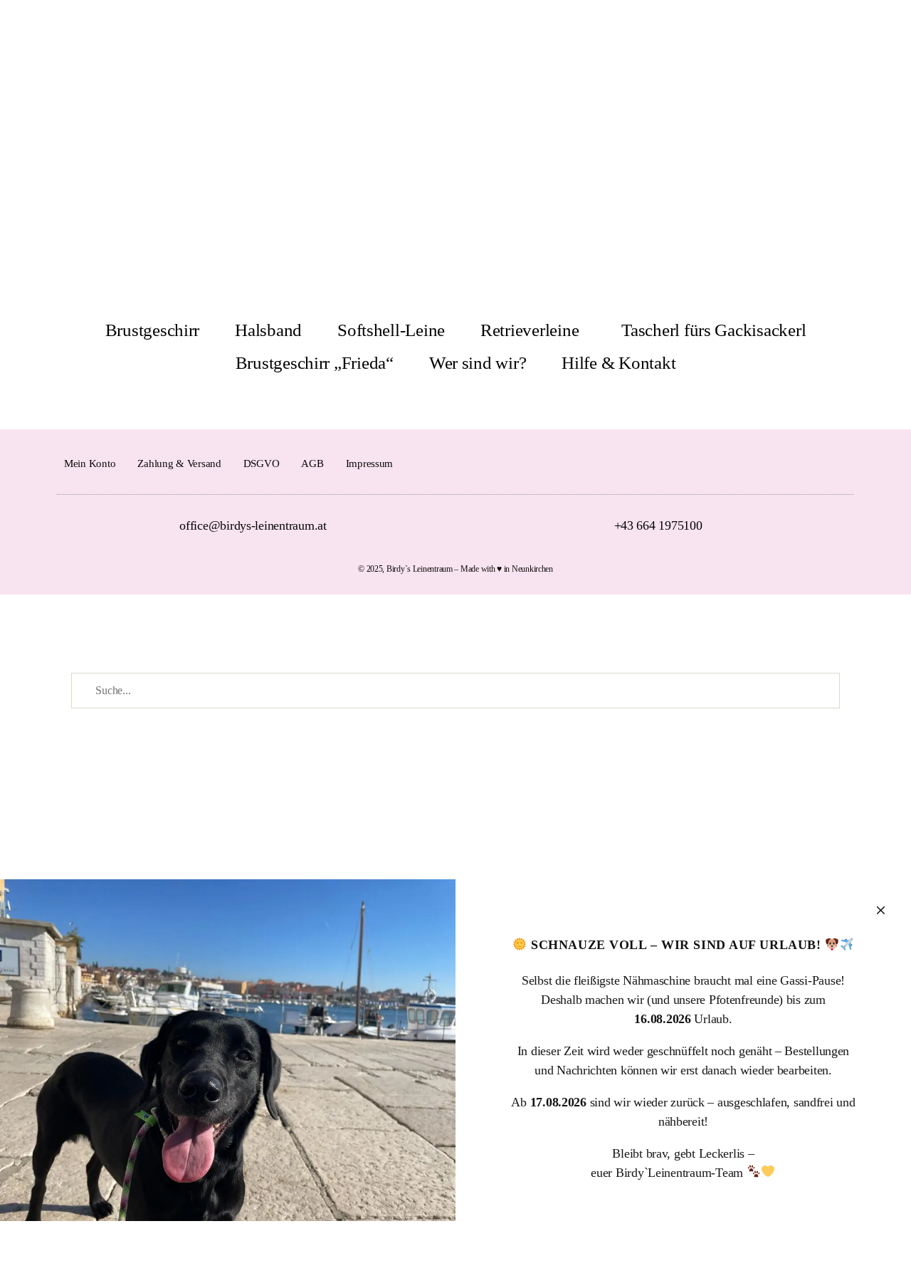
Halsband (268, 330)
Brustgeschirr (152, 330)
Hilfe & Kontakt (618, 362)
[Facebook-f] (816, 463)
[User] (826, 34)
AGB (312, 463)
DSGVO (261, 463)
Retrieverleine (529, 330)
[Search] (889, 34)
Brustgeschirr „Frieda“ (315, 362)
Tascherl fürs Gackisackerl (713, 330)
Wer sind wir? (478, 362)
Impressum (370, 463)
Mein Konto (89, 463)
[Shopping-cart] (857, 34)
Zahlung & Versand (179, 463)
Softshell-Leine (391, 330)
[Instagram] (841, 463)
